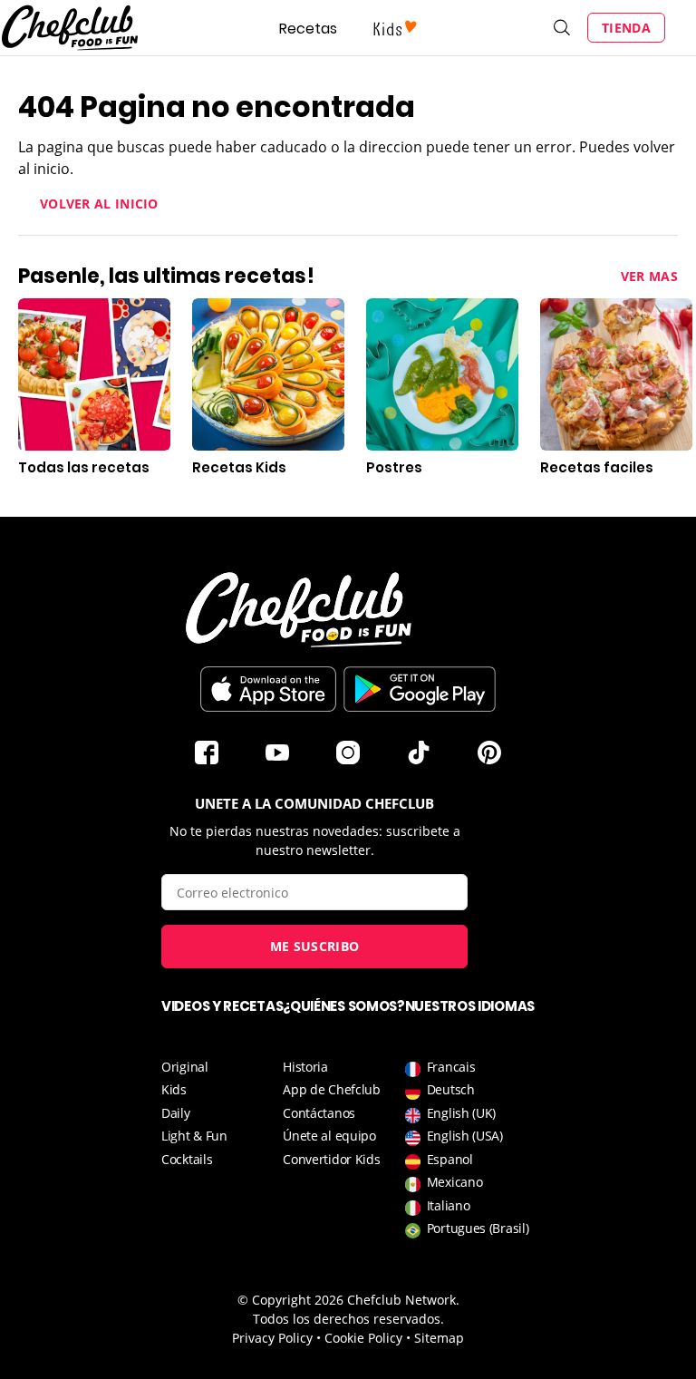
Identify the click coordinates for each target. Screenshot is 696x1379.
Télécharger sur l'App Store (268, 689)
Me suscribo (314, 946)
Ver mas (649, 276)
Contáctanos (319, 1113)
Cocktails (186, 1159)
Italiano (448, 1205)
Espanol (450, 1159)
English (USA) (465, 1135)
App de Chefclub (332, 1089)
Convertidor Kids (331, 1159)
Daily (175, 1113)
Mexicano (455, 1181)
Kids (174, 1089)
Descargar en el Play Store (419, 689)
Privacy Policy (272, 1337)
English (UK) (461, 1113)
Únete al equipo (329, 1135)
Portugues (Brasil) (478, 1228)
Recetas (308, 28)
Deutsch (451, 1089)
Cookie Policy (363, 1337)
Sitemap (439, 1337)
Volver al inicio (99, 203)
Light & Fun (194, 1135)
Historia (305, 1066)
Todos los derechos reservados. (348, 1318)
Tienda (626, 27)
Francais (451, 1066)
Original (184, 1066)
